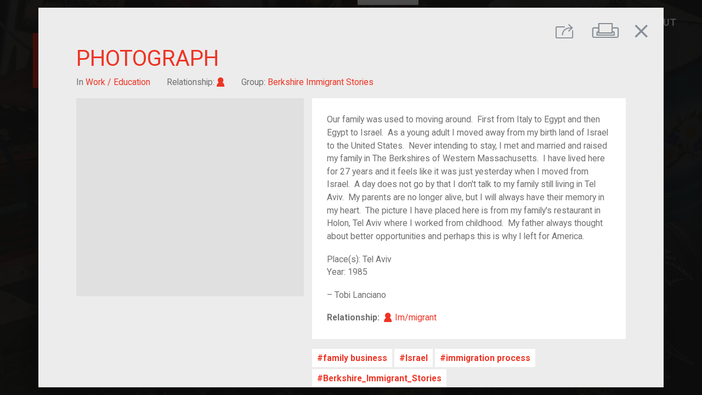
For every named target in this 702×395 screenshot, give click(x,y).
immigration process (488, 358)
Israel (416, 358)
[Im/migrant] (221, 82)
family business (355, 358)
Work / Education (118, 82)
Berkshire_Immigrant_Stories (382, 378)
